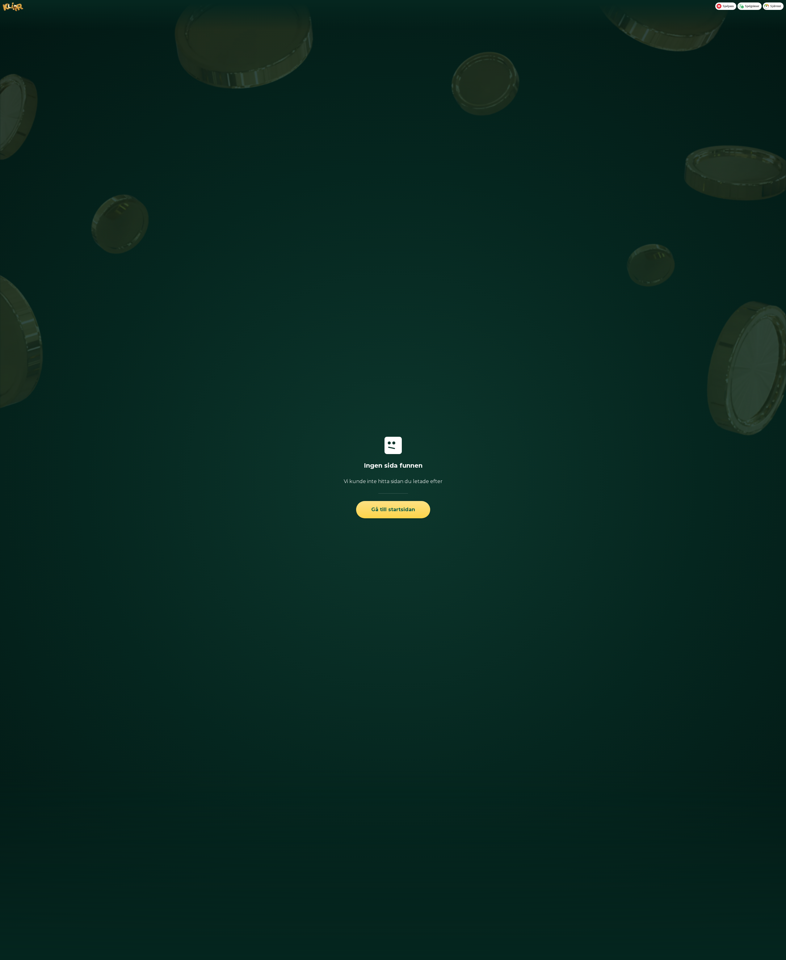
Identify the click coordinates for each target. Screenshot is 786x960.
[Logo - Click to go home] (12, 9)
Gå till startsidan (393, 509)
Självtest (775, 6)
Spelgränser (752, 6)
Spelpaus (728, 6)
